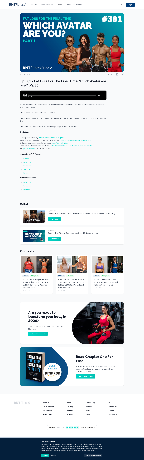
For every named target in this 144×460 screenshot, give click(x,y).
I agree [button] (45, 455)
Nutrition (70, 410)
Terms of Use (112, 406)
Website (26, 159)
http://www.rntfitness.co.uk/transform (76, 140)
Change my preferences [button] (93, 455)
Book (88, 410)
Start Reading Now (85, 376)
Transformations (46, 5)
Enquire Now (47, 414)
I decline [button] (53, 455)
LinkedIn (26, 189)
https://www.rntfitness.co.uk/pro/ (51, 138)
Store (88, 414)
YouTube (26, 169)
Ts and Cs (111, 410)
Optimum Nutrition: (29, 149)
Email (25, 173)
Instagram (27, 166)
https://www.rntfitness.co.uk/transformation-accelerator (71, 146)
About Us (33, 5)
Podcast (89, 406)
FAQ (109, 403)
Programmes (47, 410)
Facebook (27, 162)
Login (130, 5)
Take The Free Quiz (38, 334)
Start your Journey (74, 5)
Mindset (70, 414)
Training (70, 406)
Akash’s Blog (90, 403)
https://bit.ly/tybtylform (60, 143)
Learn (59, 5)
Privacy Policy (112, 414)
